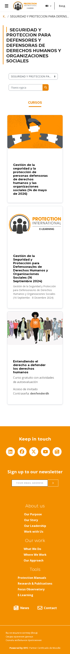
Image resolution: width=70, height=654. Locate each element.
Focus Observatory (31, 589)
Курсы (4, 16)
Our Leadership (35, 526)
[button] (48, 6)
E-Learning (25, 595)
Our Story (31, 520)
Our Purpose (33, 514)
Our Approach (33, 560)
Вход (62, 6)
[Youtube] (45, 451)
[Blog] (57, 451)
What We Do (32, 549)
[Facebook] (22, 451)
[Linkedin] (10, 451)
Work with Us (33, 532)
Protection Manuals (32, 578)
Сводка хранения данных (19, 636)
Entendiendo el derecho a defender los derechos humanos (29, 367)
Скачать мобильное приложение (24, 640)
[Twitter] (33, 451)
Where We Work (35, 555)
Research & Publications (35, 583)
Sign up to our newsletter (35, 471)
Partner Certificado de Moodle (41, 647)
